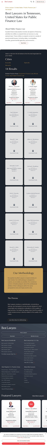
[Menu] (2, 2)
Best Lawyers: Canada (6, 345)
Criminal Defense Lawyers (7, 378)
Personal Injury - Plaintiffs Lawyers (9, 369)
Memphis (8, 65)
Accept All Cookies (23, 443)
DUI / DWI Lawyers (6, 380)
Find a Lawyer (9, 7)
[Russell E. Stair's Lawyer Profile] (14, 145)
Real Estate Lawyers (6, 386)
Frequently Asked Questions (30, 374)
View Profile (8, 102)
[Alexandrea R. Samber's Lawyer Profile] (33, 253)
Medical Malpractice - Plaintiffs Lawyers (10, 371)
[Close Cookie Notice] (46, 434)
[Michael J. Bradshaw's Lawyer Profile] (33, 172)
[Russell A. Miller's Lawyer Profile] (14, 253)
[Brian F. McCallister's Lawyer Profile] (31, 406)
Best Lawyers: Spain (6, 349)
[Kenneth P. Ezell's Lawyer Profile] (14, 172)
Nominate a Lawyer (28, 376)
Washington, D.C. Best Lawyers (31, 349)
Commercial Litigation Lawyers (8, 384)
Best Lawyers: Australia (7, 347)
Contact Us (26, 382)
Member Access (34, 336)
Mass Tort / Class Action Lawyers (9, 374)
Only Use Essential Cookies (23, 440)
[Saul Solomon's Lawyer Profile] (14, 118)
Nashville (27, 63)
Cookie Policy (20, 437)
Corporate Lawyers (6, 382)
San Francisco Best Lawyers (30, 355)
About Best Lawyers (28, 369)
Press (25, 378)
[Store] (33, 2)
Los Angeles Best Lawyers (29, 345)
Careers (26, 380)
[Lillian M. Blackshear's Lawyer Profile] (33, 145)
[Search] (31, 2)
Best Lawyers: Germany (7, 351)
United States (19, 7)
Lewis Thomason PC (33, 89)
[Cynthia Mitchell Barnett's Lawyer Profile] (33, 199)
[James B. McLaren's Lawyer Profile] (14, 226)
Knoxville (8, 63)
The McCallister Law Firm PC (31, 411)
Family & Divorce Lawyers (7, 376)
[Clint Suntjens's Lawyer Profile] (11, 406)
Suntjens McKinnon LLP (11, 411)
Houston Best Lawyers (29, 351)
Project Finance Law (18, 75)
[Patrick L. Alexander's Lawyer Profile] (14, 84)
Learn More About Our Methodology (17, 320)
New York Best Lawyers (29, 343)
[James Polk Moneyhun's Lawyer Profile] (33, 226)
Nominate (12, 336)
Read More (23, 43)
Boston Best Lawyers (28, 357)
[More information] (35, 98)
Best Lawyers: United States (8, 343)
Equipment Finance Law (26, 73)
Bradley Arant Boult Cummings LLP (14, 89)
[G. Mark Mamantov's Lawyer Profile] (33, 118)
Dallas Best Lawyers (28, 353)
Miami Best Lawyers (28, 360)
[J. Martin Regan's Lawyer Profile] (33, 84)
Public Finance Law (29, 7)
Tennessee (8, 9)
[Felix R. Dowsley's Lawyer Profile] (14, 199)
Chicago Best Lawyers (29, 347)
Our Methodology (28, 371)
